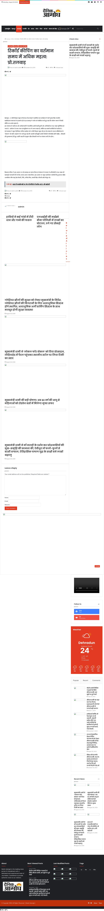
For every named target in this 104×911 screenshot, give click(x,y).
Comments (96, 680)
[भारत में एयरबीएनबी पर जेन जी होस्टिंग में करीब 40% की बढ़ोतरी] (93, 816)
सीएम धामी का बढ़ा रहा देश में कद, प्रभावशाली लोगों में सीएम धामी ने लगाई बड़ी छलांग (93, 704)
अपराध (32, 29)
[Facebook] (1, 910)
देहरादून (13, 29)
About (95, 903)
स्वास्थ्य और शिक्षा (53, 29)
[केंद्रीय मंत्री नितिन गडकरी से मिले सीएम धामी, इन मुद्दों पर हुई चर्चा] (79, 691)
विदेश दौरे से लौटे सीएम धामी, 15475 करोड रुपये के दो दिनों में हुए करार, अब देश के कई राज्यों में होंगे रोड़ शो (93, 760)
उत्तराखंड (19, 29)
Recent (85, 680)
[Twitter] (2, 910)
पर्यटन (37, 29)
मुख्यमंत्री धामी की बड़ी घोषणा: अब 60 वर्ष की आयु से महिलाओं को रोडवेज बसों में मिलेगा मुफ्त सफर (93, 799)
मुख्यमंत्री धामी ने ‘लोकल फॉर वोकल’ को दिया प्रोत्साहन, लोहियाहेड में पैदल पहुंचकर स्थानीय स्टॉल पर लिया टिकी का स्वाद (80, 800)
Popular (76, 680)
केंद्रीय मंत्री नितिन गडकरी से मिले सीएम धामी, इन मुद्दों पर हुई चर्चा (92, 691)
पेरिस (94, 870)
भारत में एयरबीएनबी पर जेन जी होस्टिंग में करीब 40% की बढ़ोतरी (93, 826)
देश (28, 29)
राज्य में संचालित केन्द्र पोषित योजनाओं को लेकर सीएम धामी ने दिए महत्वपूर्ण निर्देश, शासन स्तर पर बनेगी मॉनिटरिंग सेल (93, 741)
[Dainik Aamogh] (52, 12)
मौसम (41, 29)
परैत (86, 870)
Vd (81, 870)
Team (100, 903)
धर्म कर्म (45, 29)
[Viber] (7, 910)
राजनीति (25, 29)
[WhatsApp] (4, 910)
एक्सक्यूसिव (7, 29)
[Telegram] (6, 910)
